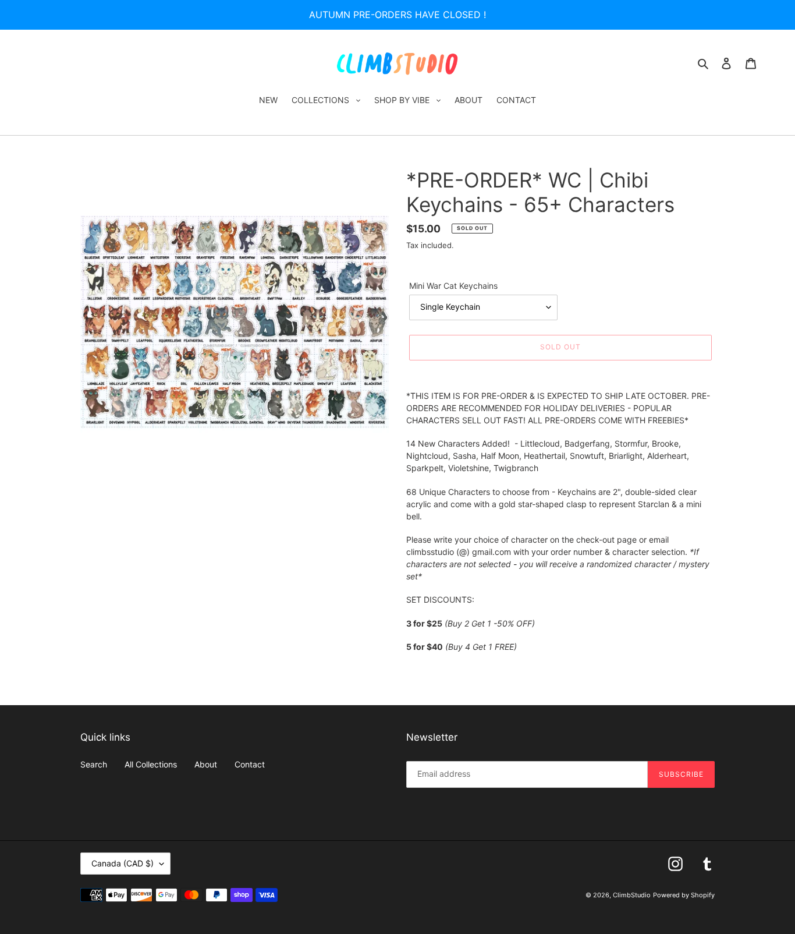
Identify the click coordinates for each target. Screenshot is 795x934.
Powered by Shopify (684, 895)
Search (93, 764)
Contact (250, 764)
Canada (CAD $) (122, 863)
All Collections (151, 764)
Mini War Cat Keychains (453, 286)
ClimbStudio (632, 895)
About (205, 764)
